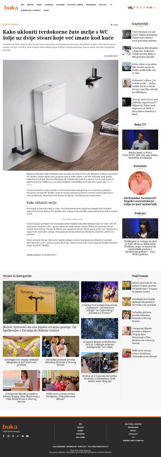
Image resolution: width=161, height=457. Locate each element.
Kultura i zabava (10, 24)
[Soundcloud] (147, 7)
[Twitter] (141, 7)
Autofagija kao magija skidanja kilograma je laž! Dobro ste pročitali (21, 362)
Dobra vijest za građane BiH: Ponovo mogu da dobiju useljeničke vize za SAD (144, 68)
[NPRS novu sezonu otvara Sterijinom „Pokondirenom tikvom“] (60, 380)
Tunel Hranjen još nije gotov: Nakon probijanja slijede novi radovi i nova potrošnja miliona (144, 36)
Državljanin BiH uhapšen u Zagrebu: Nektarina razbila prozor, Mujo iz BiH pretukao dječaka (145, 52)
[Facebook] (134, 7)
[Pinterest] (20, 186)
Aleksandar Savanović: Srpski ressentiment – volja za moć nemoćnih (140, 201)
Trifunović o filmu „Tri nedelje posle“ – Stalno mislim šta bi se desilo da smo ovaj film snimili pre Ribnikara (144, 86)
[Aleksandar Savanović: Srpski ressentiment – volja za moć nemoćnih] (140, 183)
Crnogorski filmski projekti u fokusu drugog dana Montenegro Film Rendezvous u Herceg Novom (21, 397)
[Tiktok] (144, 7)
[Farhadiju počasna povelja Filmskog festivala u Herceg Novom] (60, 346)
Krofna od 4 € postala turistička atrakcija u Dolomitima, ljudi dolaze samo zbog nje (99, 378)
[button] (154, 7)
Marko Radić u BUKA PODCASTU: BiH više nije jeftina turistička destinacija (140, 155)
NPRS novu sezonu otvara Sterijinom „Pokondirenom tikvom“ (60, 396)
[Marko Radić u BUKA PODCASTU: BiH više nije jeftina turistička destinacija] (140, 140)
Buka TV (140, 124)
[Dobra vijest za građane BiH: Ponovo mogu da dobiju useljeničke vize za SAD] (126, 66)
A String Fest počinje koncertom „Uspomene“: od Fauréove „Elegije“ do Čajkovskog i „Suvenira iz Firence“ (99, 308)
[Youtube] (150, 7)
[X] (20, 180)
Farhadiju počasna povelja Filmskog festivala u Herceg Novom (60, 362)
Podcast (140, 213)
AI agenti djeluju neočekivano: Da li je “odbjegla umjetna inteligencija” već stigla (100, 344)
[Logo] (11, 8)
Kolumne (140, 166)
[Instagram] (137, 7)
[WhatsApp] (20, 191)
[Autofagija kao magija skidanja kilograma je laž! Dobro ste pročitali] (21, 346)
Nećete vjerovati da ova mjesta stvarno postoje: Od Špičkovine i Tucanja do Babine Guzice (39, 329)
